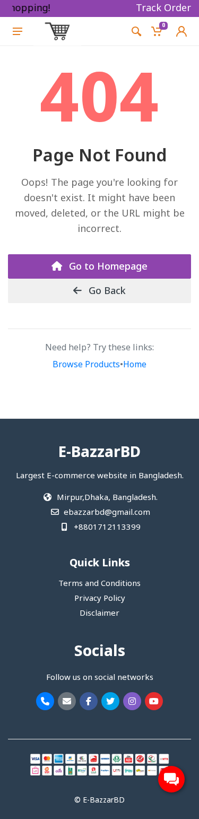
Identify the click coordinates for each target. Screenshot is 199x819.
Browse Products (86, 365)
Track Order (163, 8)
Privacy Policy (99, 598)
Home (134, 365)
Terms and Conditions (99, 584)
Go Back (106, 291)
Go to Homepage (107, 267)
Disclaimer (99, 613)
